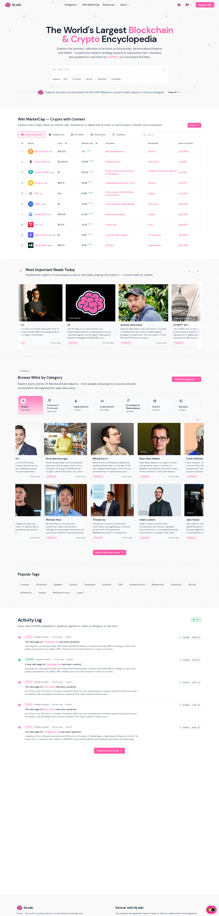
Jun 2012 (183, 193)
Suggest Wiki (205, 4)
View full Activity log (107, 750)
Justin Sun (111, 224)
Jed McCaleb (126, 192)
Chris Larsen (112, 192)
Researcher (158, 584)
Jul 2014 (182, 161)
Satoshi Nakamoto (115, 151)
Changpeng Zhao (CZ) (116, 183)
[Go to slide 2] (197, 419)
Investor (106, 584)
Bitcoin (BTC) (42, 151)
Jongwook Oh (52, 731)
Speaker (58, 584)
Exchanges (116, 79)
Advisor (73, 584)
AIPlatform (26, 592)
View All (192, 125)
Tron (37, 224)
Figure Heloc (41, 235)
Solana (151, 214)
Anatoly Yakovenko (115, 214)
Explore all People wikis (107, 552)
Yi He (131, 183)
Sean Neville (128, 204)
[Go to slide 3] (200, 419)
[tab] (31, 134)
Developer (90, 584)
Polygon (152, 170)
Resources (108, 4)
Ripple (151, 193)
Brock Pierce (127, 170)
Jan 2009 (183, 151)
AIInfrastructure (61, 592)
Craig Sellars (112, 173)
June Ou (109, 235)
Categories (70, 4)
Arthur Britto (112, 195)
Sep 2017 (183, 224)
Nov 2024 (183, 245)
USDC (37, 204)
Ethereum (102, 79)
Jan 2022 (183, 235)
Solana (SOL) (41, 214)
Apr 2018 (183, 214)
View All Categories (184, 379)
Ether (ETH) (40, 161)
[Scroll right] (197, 271)
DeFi (65, 79)
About (123, 4)
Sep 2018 (183, 204)
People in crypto (41, 637)
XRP (37, 193)
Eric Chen (49, 686)
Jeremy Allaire (113, 204)
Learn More (160, 92)
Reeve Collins (112, 170)
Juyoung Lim (51, 641)
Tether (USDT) (42, 172)
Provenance (154, 235)
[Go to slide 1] (195, 419)
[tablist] (73, 134)
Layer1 (80, 592)
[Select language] (188, 5)
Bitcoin (89, 79)
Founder (24, 584)
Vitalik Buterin (113, 161)
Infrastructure (137, 584)
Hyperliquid (41, 245)
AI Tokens (77, 79)
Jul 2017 (182, 183)
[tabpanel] (109, 195)
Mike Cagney (121, 235)
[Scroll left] (189, 271)
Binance (39, 183)
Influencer (176, 584)
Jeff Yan (109, 245)
